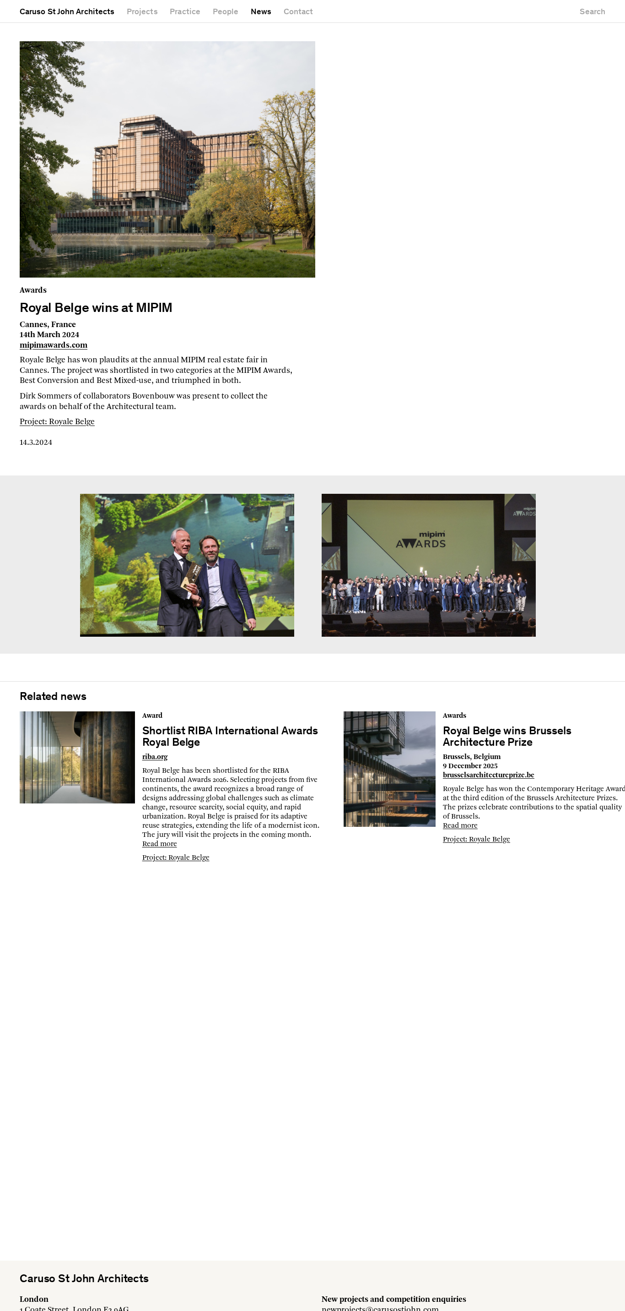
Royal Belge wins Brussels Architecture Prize (507, 737)
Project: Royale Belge (57, 422)
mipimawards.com (53, 345)
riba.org (154, 757)
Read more (159, 844)
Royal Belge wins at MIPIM (96, 309)
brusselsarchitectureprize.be (488, 775)
